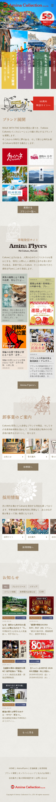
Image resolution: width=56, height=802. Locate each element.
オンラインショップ (26, 773)
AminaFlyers (22, 768)
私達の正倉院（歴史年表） (41, 74)
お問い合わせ (41, 778)
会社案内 (12, 778)
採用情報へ (27, 547)
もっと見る (27, 732)
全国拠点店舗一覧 (8, 69)
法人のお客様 (43, 773)
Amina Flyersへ (28, 385)
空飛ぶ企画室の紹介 (24, 70)
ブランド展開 (21, 67)
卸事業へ (27, 467)
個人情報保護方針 (26, 778)
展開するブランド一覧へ (28, 209)
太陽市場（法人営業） (5, 72)
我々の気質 (54, 66)
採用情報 (43, 768)
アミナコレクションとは (37, 73)
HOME (12, 768)
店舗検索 (33, 768)
